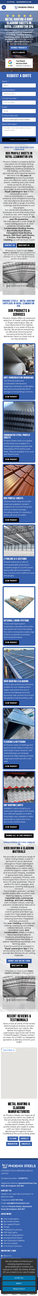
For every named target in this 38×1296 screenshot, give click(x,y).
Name (5, 81)
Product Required (10, 116)
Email (4, 107)
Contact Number (9, 98)
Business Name (8, 90)
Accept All (19, 1278)
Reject (19, 1283)
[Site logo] (24, 7)
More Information (9, 124)
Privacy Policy (19, 1289)
